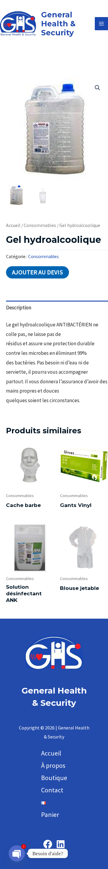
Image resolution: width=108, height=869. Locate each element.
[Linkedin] (60, 844)
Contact (52, 790)
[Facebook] (47, 844)
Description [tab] (18, 307)
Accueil (13, 225)
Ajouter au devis (37, 272)
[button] (97, 87)
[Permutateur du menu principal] (101, 23)
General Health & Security (58, 23)
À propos (53, 765)
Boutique (54, 777)
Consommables (40, 225)
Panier (50, 814)
